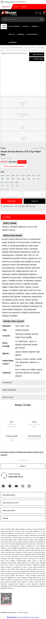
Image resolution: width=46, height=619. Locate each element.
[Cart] (44, 13)
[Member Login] (40, 13)
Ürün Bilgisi (6, 217)
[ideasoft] (11, 617)
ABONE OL (23, 466)
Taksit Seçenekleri (9, 390)
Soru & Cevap (7, 397)
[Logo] (9, 13)
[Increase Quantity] (42, 194)
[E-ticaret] (22, 617)
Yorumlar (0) (7, 383)
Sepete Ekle (11, 201)
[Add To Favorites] (7, 206)
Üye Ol (16, 6)
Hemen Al (34, 201)
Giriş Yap (23, 6)
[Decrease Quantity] (4, 194)
